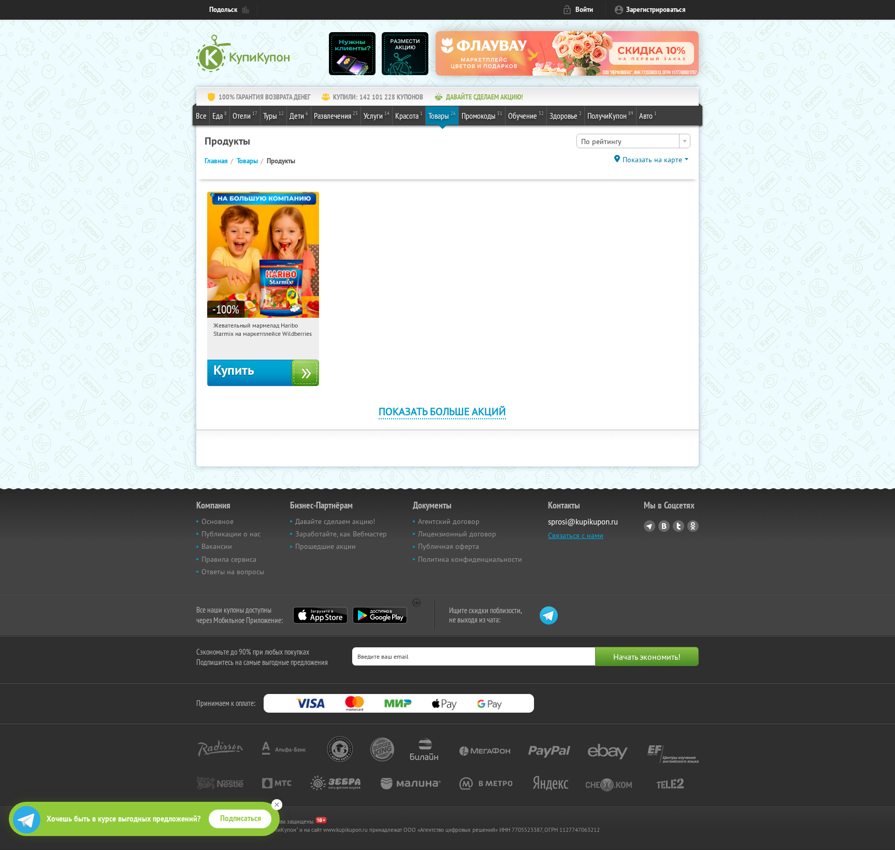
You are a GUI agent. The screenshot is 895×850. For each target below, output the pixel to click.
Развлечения (336, 115)
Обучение (526, 115)
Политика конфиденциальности (470, 559)
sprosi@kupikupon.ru (583, 522)
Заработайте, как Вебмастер (341, 534)
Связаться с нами (575, 535)
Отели (245, 115)
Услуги (376, 115)
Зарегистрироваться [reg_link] (656, 9)
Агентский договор (449, 521)
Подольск (223, 9)
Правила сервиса (228, 559)
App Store (320, 615)
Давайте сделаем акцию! (335, 521)
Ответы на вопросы (232, 571)
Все (201, 115)
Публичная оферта (448, 546)
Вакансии (216, 546)
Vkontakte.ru (664, 526)
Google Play (380, 615)
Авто (648, 115)
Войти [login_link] (584, 9)
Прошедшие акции (325, 546)
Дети (299, 115)
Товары (442, 115)
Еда (219, 115)
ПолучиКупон (610, 115)
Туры (273, 115)
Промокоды (481, 115)
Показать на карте (652, 159)
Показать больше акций (442, 411)
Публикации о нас (231, 534)
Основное (217, 521)
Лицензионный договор (457, 534)
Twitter (678, 526)
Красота (409, 115)
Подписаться (240, 818)
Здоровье (566, 115)
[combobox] (633, 141)
